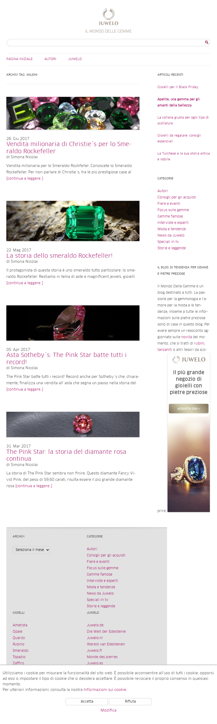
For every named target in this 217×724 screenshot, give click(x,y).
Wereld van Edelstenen (106, 644)
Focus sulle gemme (173, 210)
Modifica (108, 710)
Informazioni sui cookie (105, 690)
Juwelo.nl (95, 638)
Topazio (19, 657)
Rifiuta (130, 701)
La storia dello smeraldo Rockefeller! (59, 256)
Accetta (87, 701)
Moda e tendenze (171, 229)
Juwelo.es (95, 663)
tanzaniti (164, 350)
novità (186, 337)
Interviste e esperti (173, 223)
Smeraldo (20, 651)
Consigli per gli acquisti (176, 197)
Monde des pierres (102, 657)
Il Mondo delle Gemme (109, 17)
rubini (199, 343)
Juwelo (75, 59)
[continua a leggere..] (24, 178)
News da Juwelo (170, 235)
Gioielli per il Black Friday (177, 87)
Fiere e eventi (168, 204)
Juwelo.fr (94, 651)
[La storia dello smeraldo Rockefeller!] (72, 246)
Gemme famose (170, 216)
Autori (50, 59)
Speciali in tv (168, 242)
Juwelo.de (95, 625)
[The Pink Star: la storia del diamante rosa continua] (72, 442)
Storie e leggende (171, 248)
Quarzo (19, 638)
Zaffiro (18, 663)
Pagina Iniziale (19, 59)
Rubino (18, 644)
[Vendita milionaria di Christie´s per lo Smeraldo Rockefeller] (72, 135)
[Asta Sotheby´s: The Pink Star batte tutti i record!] (72, 346)
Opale (17, 632)
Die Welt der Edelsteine (106, 632)
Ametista (20, 625)
